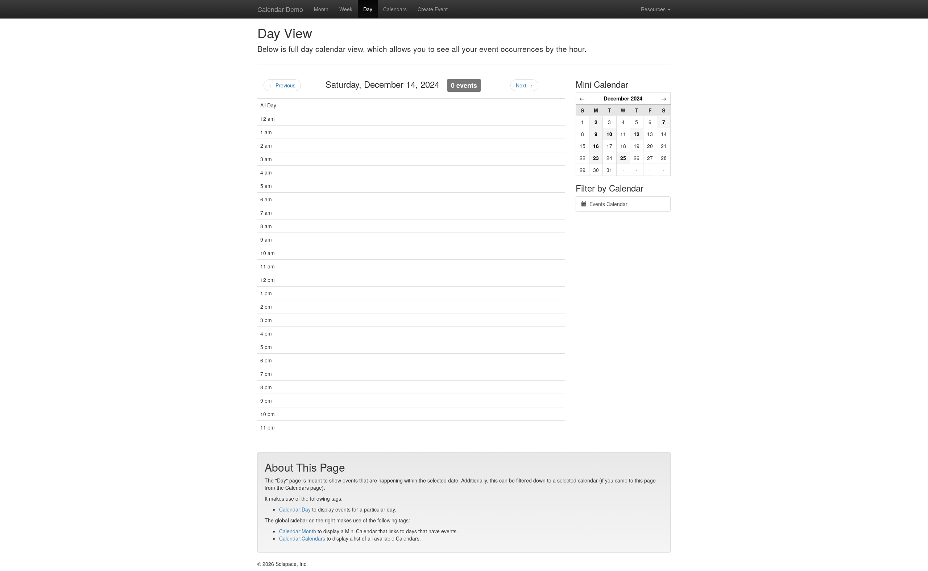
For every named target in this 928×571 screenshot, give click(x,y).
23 (596, 157)
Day (367, 9)
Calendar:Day (295, 509)
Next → (524, 85)
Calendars (395, 9)
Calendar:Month (297, 531)
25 (623, 157)
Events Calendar (607, 204)
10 (609, 133)
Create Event (433, 9)
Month (321, 9)
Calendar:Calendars (302, 538)
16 (596, 145)
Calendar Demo (280, 9)
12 (636, 133)
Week (345, 9)
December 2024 (623, 98)
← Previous (282, 85)
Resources (654, 9)
